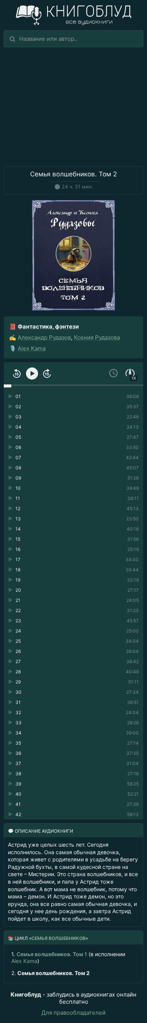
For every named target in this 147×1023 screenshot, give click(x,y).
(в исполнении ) (68, 957)
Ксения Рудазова (97, 337)
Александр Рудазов (44, 337)
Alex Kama (32, 348)
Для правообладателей (73, 1012)
